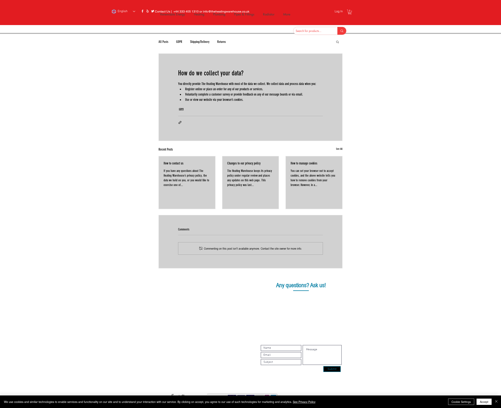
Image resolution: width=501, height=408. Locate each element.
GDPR (181, 109)
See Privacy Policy (304, 402)
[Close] (496, 402)
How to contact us (173, 163)
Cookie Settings (461, 402)
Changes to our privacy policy (243, 163)
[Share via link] (180, 122)
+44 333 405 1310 (305, 297)
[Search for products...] (341, 31)
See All (339, 149)
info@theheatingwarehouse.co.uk (305, 304)
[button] (350, 12)
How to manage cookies (304, 163)
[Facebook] (142, 11)
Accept (484, 402)
